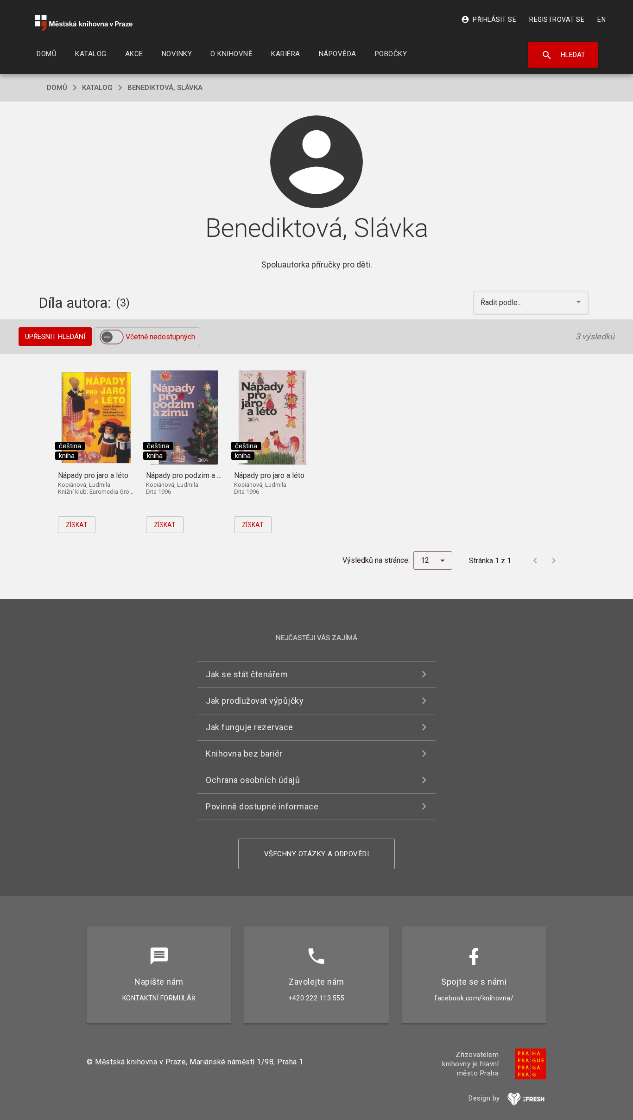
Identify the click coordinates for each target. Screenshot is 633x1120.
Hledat (563, 55)
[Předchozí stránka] (535, 560)
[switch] (112, 337)
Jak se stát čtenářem (247, 674)
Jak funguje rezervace (249, 727)
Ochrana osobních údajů (253, 780)
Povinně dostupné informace (262, 806)
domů (57, 87)
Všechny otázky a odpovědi (316, 854)
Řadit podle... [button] (502, 302)
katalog (97, 87)
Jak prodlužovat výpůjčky (255, 701)
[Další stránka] (553, 560)
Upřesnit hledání (55, 336)
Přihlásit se (488, 19)
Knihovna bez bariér (244, 753)
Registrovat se (556, 19)
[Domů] (83, 23)
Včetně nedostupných (160, 336)
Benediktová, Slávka (165, 87)
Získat (77, 524)
